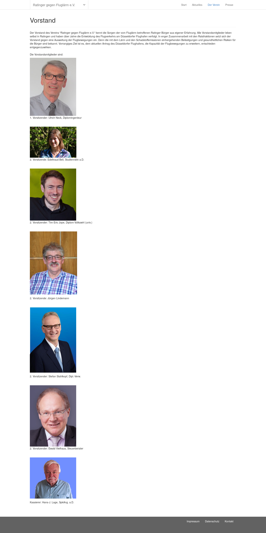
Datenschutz (212, 521)
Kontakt (229, 521)
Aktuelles (197, 5)
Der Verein (214, 5)
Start (184, 5)
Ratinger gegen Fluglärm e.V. (54, 4)
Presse (229, 5)
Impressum (193, 521)
